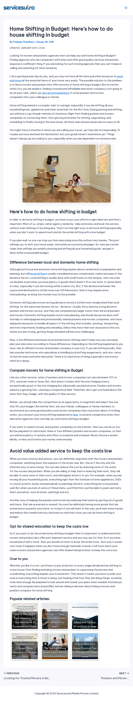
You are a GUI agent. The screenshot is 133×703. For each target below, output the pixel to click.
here (75, 414)
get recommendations (55, 93)
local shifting (37, 273)
